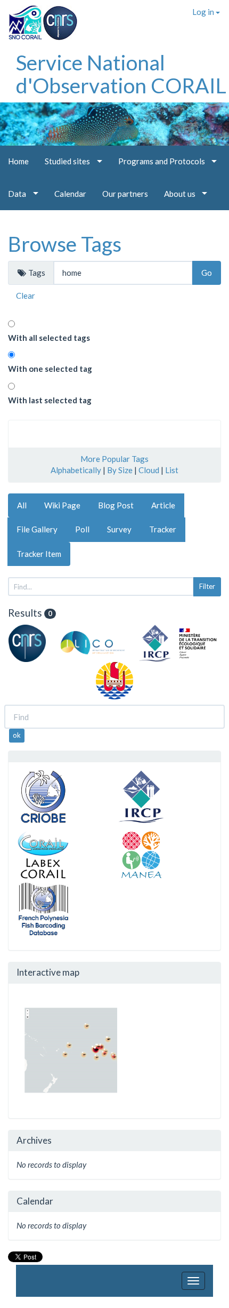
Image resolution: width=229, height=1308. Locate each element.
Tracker (162, 529)
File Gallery (37, 529)
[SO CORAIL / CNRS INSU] (38, 18)
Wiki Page (62, 505)
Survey (119, 529)
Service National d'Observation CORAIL (121, 74)
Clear (25, 295)
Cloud (148, 470)
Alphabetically (76, 470)
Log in (204, 12)
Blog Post (116, 505)
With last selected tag (50, 400)
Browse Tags (64, 244)
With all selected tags (49, 337)
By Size (120, 470)
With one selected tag (50, 368)
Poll (82, 529)
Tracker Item (39, 554)
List (171, 470)
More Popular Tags (114, 459)
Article (163, 505)
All (22, 505)
